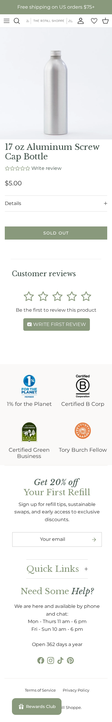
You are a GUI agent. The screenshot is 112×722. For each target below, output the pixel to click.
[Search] (19, 20)
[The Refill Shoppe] (49, 21)
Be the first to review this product (56, 310)
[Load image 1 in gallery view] (56, 83)
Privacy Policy (76, 690)
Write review (46, 168)
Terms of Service (40, 690)
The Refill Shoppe (64, 707)
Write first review (59, 324)
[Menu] (6, 20)
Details (13, 203)
